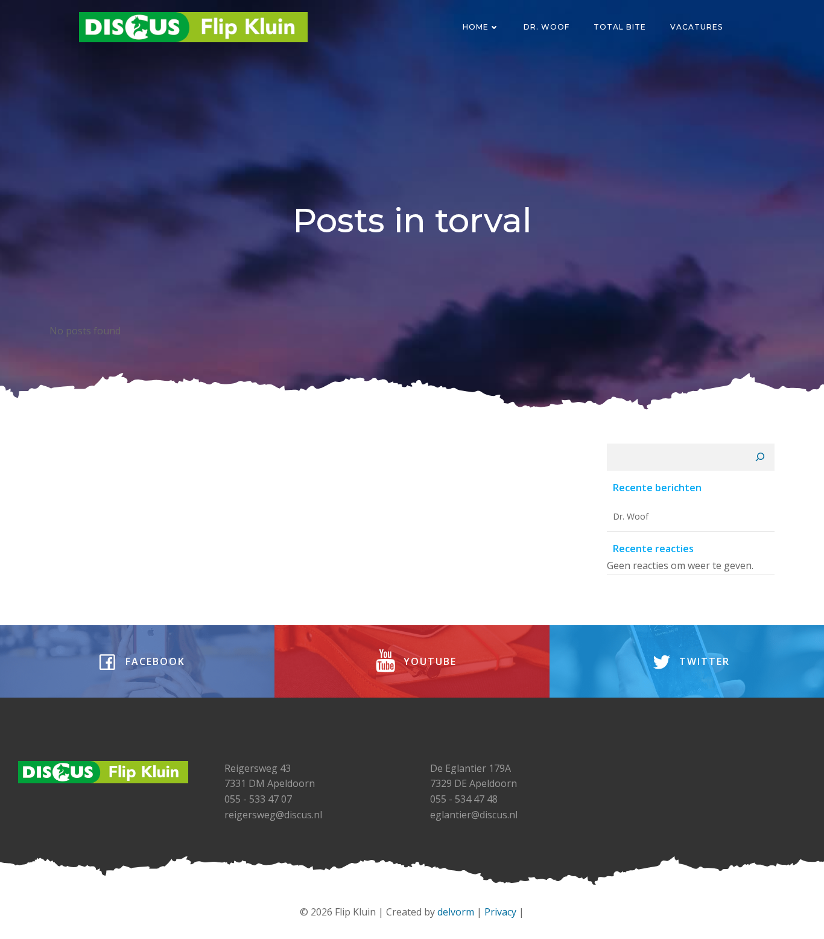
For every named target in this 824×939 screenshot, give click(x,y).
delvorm (455, 911)
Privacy (500, 911)
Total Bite (620, 26)
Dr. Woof (546, 26)
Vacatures (696, 26)
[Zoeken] (760, 457)
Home (476, 26)
